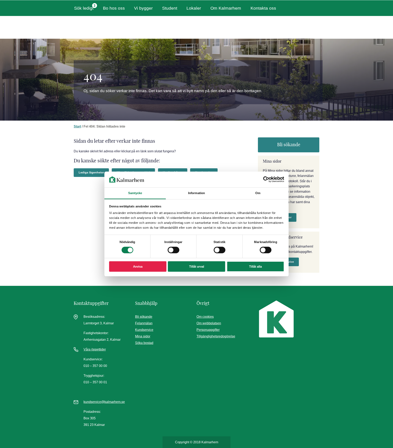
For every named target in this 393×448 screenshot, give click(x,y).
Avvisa (137, 266)
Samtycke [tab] (135, 193)
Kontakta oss (263, 8)
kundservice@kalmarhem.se (104, 402)
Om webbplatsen (208, 323)
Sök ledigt (84, 8)
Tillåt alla (255, 266)
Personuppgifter (208, 329)
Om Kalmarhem (225, 8)
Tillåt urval (196, 266)
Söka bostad (144, 343)
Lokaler (193, 8)
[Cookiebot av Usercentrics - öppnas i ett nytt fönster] (266, 179)
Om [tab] (257, 193)
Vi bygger (143, 8)
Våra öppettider (95, 349)
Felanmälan (143, 323)
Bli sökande (288, 145)
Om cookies (205, 316)
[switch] (173, 250)
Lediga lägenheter (91, 172)
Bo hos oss (114, 8)
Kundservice (144, 329)
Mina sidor (142, 336)
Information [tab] (196, 193)
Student (169, 8)
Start (77, 126)
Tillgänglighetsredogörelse (215, 336)
